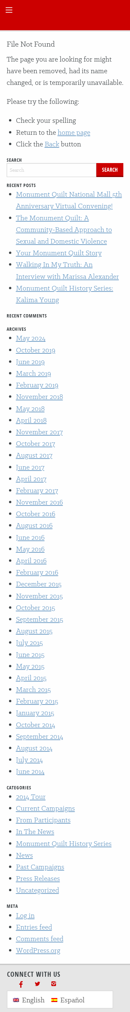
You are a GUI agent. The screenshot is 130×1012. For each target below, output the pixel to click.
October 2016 (35, 513)
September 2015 (39, 619)
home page (74, 132)
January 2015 (35, 712)
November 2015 (39, 595)
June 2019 (30, 361)
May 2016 (30, 548)
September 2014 (39, 736)
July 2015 (29, 642)
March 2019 (33, 373)
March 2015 (33, 689)
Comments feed (39, 938)
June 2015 (30, 654)
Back (52, 143)
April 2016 (31, 560)
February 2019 (37, 384)
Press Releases (38, 878)
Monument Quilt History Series (64, 843)
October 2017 (35, 443)
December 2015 (38, 583)
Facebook (21, 984)
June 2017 (30, 467)
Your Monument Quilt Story (59, 252)
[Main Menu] (9, 10)
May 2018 (30, 408)
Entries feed (34, 926)
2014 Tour (31, 796)
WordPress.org (38, 950)
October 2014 (35, 724)
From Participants (43, 819)
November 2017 (39, 431)
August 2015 (34, 630)
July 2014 (29, 759)
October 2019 (35, 349)
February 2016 (37, 572)
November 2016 (39, 502)
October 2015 (35, 607)
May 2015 (30, 666)
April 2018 (31, 420)
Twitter (37, 984)
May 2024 (31, 337)
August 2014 (34, 747)
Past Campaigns (40, 866)
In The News (35, 831)
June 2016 (30, 537)
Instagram (54, 984)
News (24, 855)
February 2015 (37, 701)
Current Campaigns (45, 808)
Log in (25, 915)
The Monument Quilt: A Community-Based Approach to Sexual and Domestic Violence (64, 229)
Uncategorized (37, 890)
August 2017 (34, 455)
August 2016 (34, 525)
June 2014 (30, 771)
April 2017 (31, 478)
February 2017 (37, 490)
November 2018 (39, 396)
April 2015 (31, 677)
